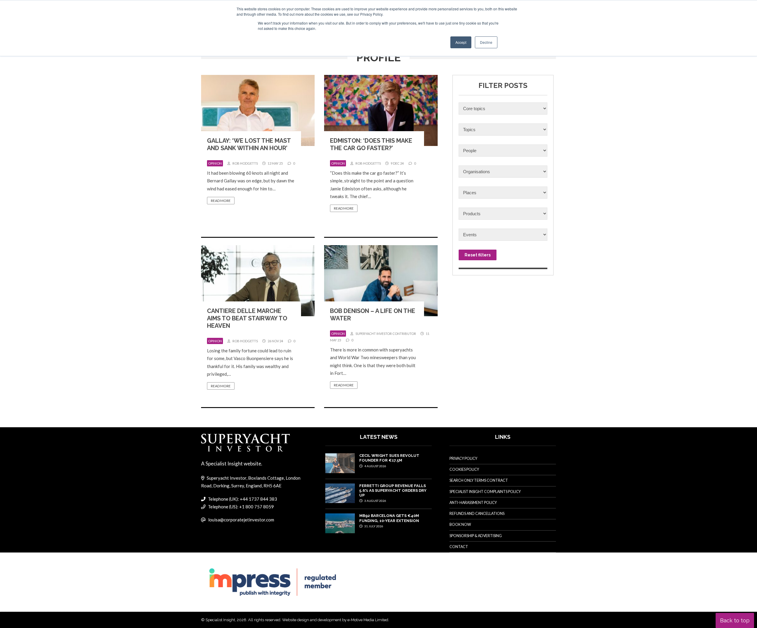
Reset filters (478, 255)
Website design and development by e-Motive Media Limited (335, 620)
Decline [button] (486, 42)
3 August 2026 (375, 500)
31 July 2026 (373, 526)
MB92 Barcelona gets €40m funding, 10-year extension (389, 518)
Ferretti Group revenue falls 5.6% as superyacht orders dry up (392, 491)
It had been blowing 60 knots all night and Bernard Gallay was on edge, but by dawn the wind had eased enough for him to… (250, 180)
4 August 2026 (375, 466)
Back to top (735, 620)
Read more (221, 200)
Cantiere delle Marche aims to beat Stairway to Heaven (247, 318)
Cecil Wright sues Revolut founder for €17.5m (389, 457)
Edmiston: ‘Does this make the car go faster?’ (371, 144)
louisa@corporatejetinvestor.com (241, 519)
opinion (215, 163)
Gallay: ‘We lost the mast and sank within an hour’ (249, 144)
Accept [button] (460, 42)
